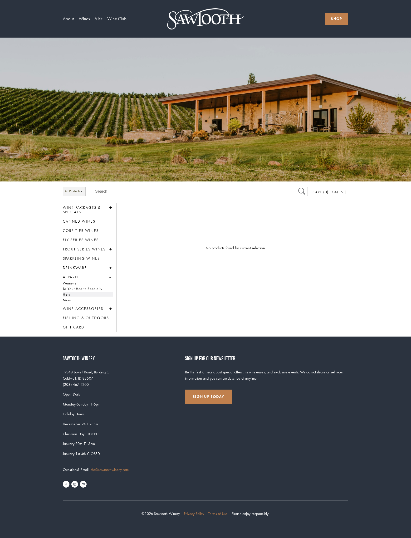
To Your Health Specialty (83, 289)
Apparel (71, 277)
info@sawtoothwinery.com (109, 469)
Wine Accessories (83, 308)
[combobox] (74, 191)
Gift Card (73, 327)
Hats (66, 294)
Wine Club (117, 19)
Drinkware (75, 267)
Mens (67, 300)
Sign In (336, 192)
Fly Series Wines (81, 240)
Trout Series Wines (84, 249)
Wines (84, 19)
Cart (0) (320, 192)
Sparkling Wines (81, 258)
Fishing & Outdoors (86, 318)
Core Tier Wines (81, 230)
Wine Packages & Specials (82, 209)
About (68, 19)
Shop (336, 18)
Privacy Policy (194, 513)
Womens (69, 283)
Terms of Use (218, 513)
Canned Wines (79, 221)
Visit (98, 19)
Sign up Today (208, 396)
